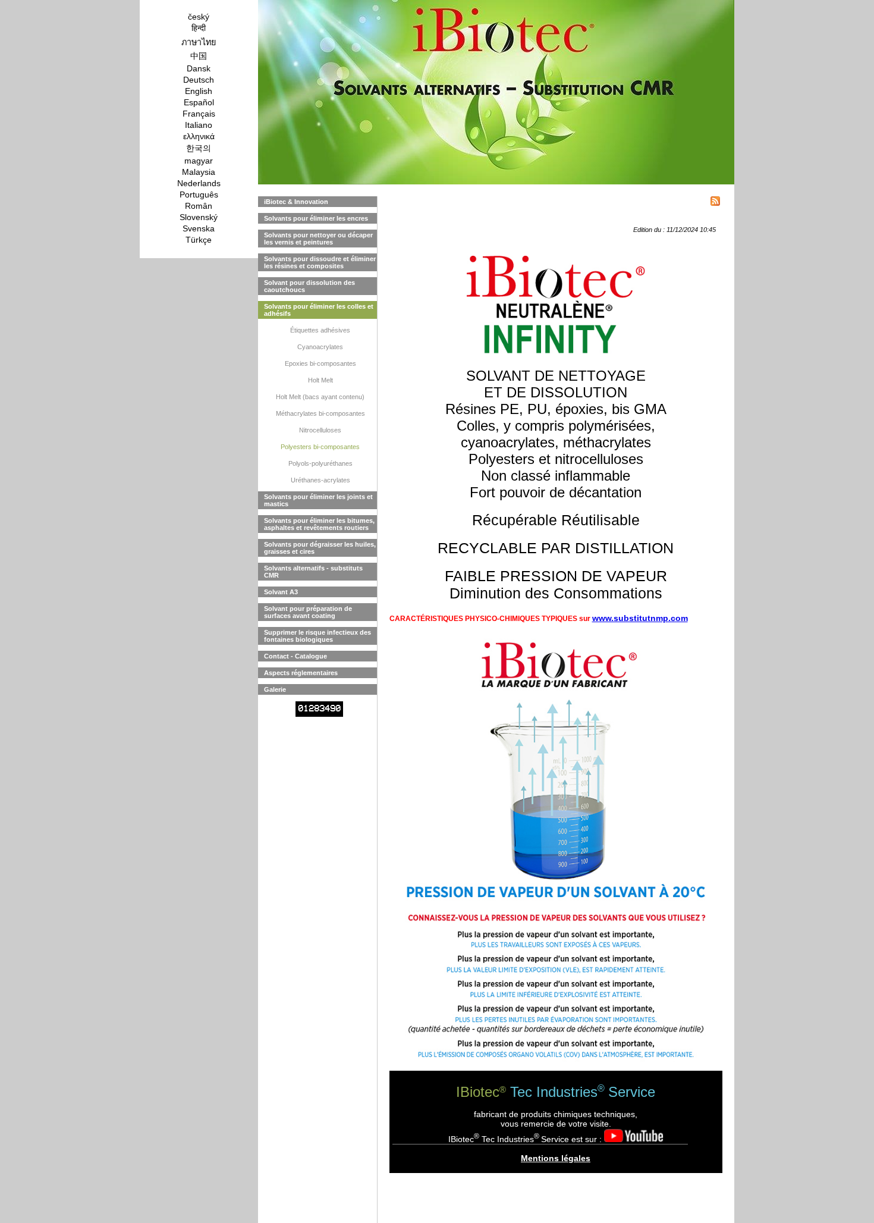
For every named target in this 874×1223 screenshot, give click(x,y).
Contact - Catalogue (295, 656)
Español (199, 102)
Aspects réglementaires (301, 672)
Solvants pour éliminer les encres (316, 218)
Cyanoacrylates (320, 346)
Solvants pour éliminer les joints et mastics (318, 500)
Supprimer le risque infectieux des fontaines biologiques (317, 636)
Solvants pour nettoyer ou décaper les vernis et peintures (318, 238)
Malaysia (198, 172)
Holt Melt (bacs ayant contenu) (320, 396)
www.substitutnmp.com (640, 618)
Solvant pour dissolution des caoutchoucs (309, 286)
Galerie (275, 689)
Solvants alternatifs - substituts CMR (313, 572)
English (198, 91)
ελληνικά (199, 136)
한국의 (198, 148)
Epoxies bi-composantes (320, 363)
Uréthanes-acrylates (320, 480)
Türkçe (199, 239)
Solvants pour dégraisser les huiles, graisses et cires (320, 548)
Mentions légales (555, 1158)
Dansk (198, 68)
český (198, 16)
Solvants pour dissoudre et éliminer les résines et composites (320, 262)
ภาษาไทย (198, 42)
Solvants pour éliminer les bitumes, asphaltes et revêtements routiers (319, 524)
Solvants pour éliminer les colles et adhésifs (318, 310)
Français (199, 113)
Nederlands (199, 183)
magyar (198, 160)
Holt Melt (320, 380)
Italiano (198, 125)
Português (199, 194)
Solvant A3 (281, 591)
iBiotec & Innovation (296, 201)
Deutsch (198, 79)
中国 (198, 56)
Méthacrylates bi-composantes (320, 413)
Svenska (199, 228)
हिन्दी (198, 28)
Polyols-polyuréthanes (320, 463)
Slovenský (199, 217)
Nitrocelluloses (320, 430)
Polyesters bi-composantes (320, 446)
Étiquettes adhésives (320, 330)
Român (198, 206)
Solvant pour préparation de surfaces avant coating (308, 612)
